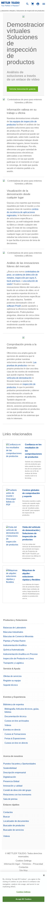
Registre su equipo (12, 680)
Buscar (6, 817)
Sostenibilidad (10, 768)
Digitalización (9, 777)
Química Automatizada (13, 650)
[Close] (44, 875)
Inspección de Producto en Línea (18, 658)
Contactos (8, 812)
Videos (8, 725)
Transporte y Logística (13, 663)
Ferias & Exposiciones (15, 738)
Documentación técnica (15, 716)
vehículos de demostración (19, 378)
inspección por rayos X (25, 278)
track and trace (13, 281)
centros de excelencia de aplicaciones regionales (22, 212)
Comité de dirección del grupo (17, 790)
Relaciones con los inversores (17, 794)
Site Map (23, 870)
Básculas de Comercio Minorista (18, 636)
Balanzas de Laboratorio (14, 628)
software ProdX (14, 306)
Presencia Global (11, 781)
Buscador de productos (14, 825)
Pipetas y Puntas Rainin (14, 641)
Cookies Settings (23, 861)
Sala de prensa (10, 799)
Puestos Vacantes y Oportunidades (19, 764)
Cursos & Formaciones (15, 734)
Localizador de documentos (16, 821)
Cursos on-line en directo (16, 743)
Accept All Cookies (23, 899)
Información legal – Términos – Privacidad (23, 864)
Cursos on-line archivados (17, 721)
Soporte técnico (10, 685)
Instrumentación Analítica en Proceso (20, 654)
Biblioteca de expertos (13, 704)
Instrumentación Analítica (15, 645)
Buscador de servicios (13, 830)
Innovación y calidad (12, 786)
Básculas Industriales (13, 632)
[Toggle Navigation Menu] (43, 3)
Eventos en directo (11, 730)
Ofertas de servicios (12, 676)
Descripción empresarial (14, 772)
